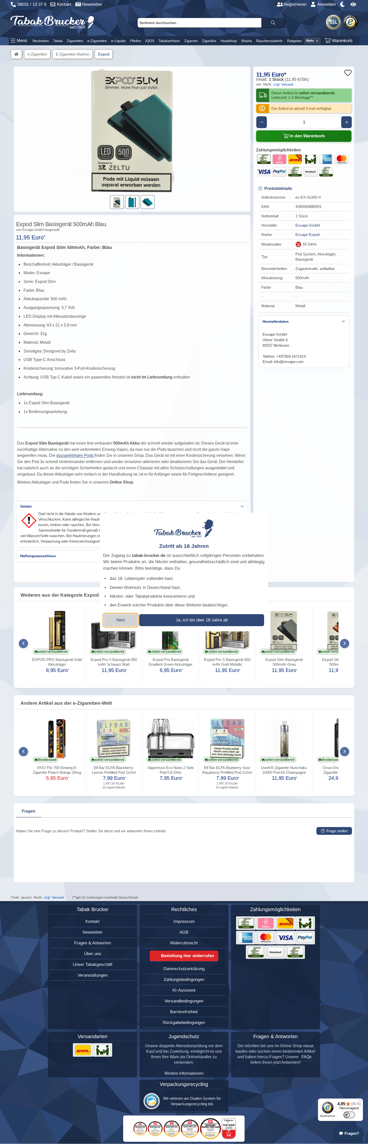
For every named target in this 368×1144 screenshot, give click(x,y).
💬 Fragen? (349, 1133)
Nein (120, 620)
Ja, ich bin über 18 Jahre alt (202, 620)
